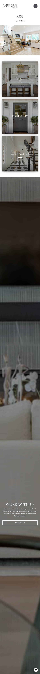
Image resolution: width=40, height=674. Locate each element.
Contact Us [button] (20, 523)
